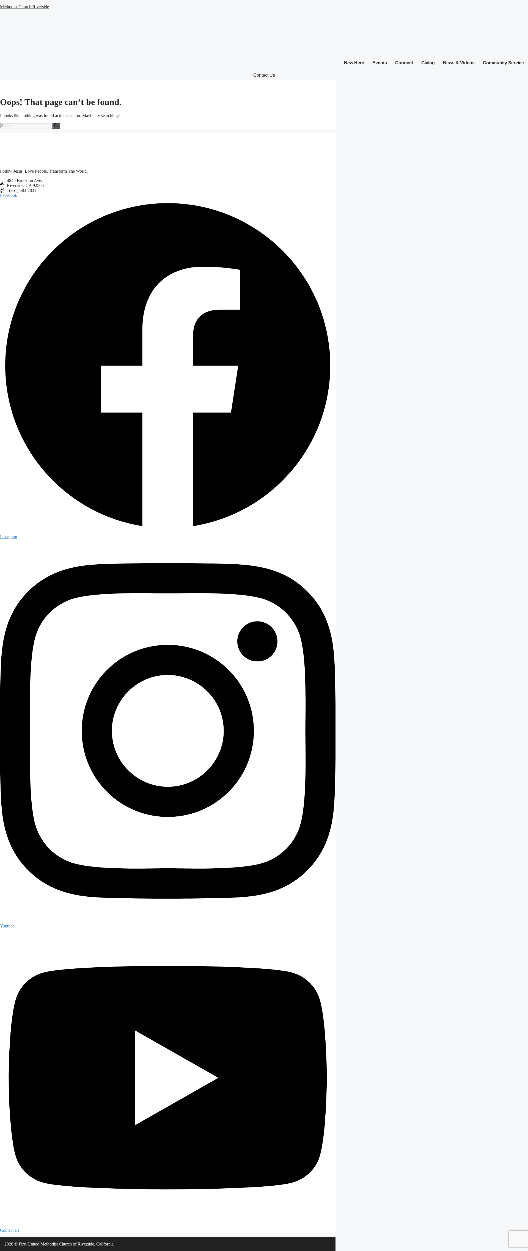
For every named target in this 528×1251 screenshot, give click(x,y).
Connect (404, 62)
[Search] (56, 126)
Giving (428, 62)
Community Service (503, 62)
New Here (354, 62)
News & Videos (459, 62)
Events (379, 62)
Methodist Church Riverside (24, 6)
